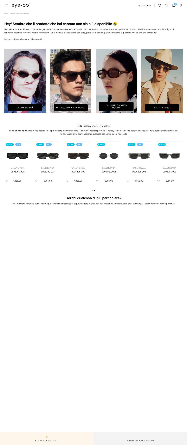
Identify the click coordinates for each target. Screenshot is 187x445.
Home (6, 13)
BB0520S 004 (139, 171)
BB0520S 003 (48, 171)
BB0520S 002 (78, 171)
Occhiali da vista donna (116, 106)
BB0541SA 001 (109, 171)
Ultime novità (25, 107)
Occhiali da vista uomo (70, 107)
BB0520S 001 (17, 171)
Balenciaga (17, 168)
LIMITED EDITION (162, 107)
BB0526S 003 (169, 171)
